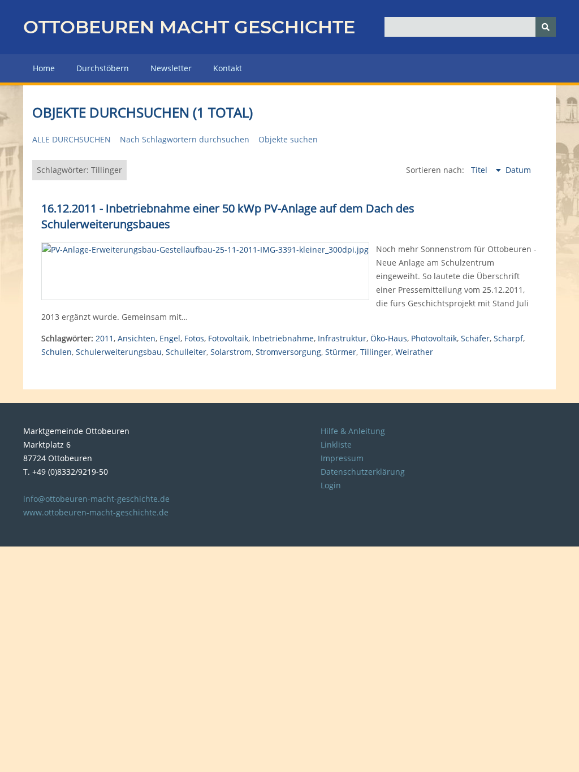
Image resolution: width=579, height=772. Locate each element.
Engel (169, 338)
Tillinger (375, 351)
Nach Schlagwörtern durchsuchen (184, 139)
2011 (105, 338)
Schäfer (475, 338)
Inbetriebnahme (283, 338)
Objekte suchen (288, 139)
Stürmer (340, 351)
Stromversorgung (288, 351)
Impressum (342, 458)
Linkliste (336, 444)
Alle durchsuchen (71, 139)
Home (44, 68)
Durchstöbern (102, 68)
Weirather (414, 351)
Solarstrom (231, 351)
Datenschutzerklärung (363, 471)
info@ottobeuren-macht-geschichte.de (96, 498)
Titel (480, 169)
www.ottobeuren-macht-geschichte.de (95, 512)
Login (331, 485)
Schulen (56, 351)
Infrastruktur (342, 338)
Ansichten (136, 338)
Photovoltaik (434, 338)
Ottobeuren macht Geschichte (189, 27)
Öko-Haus (388, 338)
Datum (518, 169)
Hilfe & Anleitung (353, 431)
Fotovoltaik (228, 338)
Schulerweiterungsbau (119, 351)
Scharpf (508, 338)
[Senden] (545, 27)
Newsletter (171, 68)
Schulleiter (186, 351)
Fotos (194, 338)
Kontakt (227, 68)
